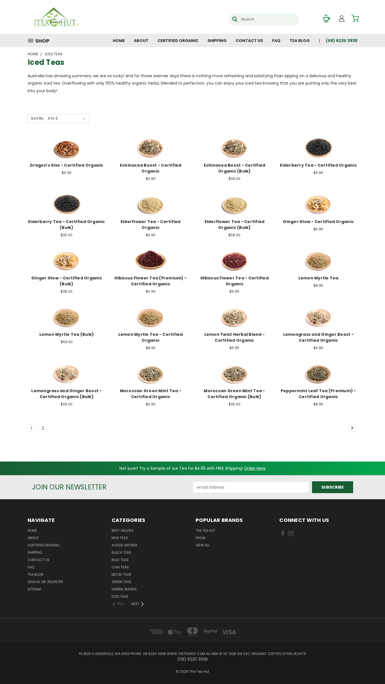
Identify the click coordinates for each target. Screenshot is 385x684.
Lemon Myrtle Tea (318, 278)
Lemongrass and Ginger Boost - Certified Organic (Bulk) (66, 394)
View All (203, 545)
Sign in (34, 581)
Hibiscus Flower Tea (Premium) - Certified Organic (150, 281)
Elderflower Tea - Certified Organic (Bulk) (235, 224)
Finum (200, 537)
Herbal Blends (124, 589)
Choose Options (150, 152)
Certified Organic (178, 40)
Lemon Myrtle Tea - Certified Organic (150, 337)
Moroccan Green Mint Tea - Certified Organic (150, 394)
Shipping (217, 40)
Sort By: (37, 118)
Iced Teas (120, 596)
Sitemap (34, 589)
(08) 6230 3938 (341, 40)
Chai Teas (120, 567)
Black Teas (121, 552)
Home (119, 40)
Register (55, 581)
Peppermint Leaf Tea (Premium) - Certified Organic (318, 394)
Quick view (66, 142)
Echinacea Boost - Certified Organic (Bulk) (234, 168)
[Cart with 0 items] (355, 18)
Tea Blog (299, 40)
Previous (370, 666)
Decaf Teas (121, 574)
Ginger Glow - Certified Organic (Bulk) (66, 281)
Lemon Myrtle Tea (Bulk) (66, 334)
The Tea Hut (206, 530)
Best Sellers (123, 530)
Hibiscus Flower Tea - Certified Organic (234, 281)
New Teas (120, 537)
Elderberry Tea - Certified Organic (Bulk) (66, 224)
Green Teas (121, 581)
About (141, 40)
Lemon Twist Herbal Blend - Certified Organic (234, 337)
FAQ (276, 40)
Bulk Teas (120, 559)
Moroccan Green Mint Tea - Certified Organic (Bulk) (234, 394)
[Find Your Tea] (327, 18)
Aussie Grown (124, 545)
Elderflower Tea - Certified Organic (151, 224)
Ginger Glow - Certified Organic (318, 221)
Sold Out (66, 152)
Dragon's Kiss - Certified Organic (66, 165)
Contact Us (249, 40)
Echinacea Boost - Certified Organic (151, 168)
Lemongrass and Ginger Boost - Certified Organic (318, 337)
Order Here (254, 468)
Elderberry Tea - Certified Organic (318, 165)
